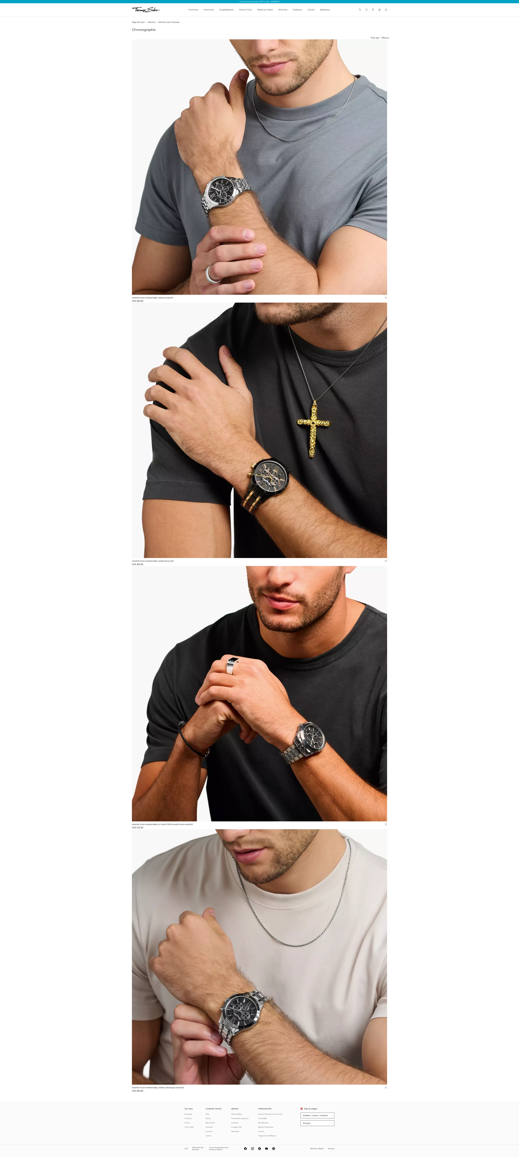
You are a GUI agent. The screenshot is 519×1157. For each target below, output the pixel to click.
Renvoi (208, 1118)
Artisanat (234, 1123)
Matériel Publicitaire (265, 1127)
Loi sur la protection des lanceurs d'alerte (218, 1148)
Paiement (209, 1127)
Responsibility (236, 1114)
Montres (282, 9)
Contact (209, 1136)
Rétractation (210, 1123)
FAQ (207, 1114)
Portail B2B (262, 1118)
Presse (187, 1123)
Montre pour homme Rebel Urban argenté (152, 298)
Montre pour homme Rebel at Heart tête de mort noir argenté (162, 824)
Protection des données (197, 1148)
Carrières (188, 1118)
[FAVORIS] (366, 9)
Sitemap (331, 1148)
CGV (186, 1148)
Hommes (209, 9)
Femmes (193, 9)
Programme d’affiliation (267, 1136)
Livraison (209, 1131)
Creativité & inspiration (240, 1118)
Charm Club (245, 9)
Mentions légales (317, 1148)
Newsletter (235, 1131)
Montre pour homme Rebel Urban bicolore (153, 561)
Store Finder (189, 1127)
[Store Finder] (373, 9)
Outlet (311, 9)
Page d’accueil (138, 22)
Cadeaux (297, 9)
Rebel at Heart (265, 9)
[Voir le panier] (386, 9)
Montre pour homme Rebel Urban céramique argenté (158, 1088)
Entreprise (188, 1114)
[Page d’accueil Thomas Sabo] (146, 9)
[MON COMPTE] (379, 9)
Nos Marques (263, 1123)
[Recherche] (360, 9)
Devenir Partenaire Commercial (270, 1114)
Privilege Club (236, 1127)
